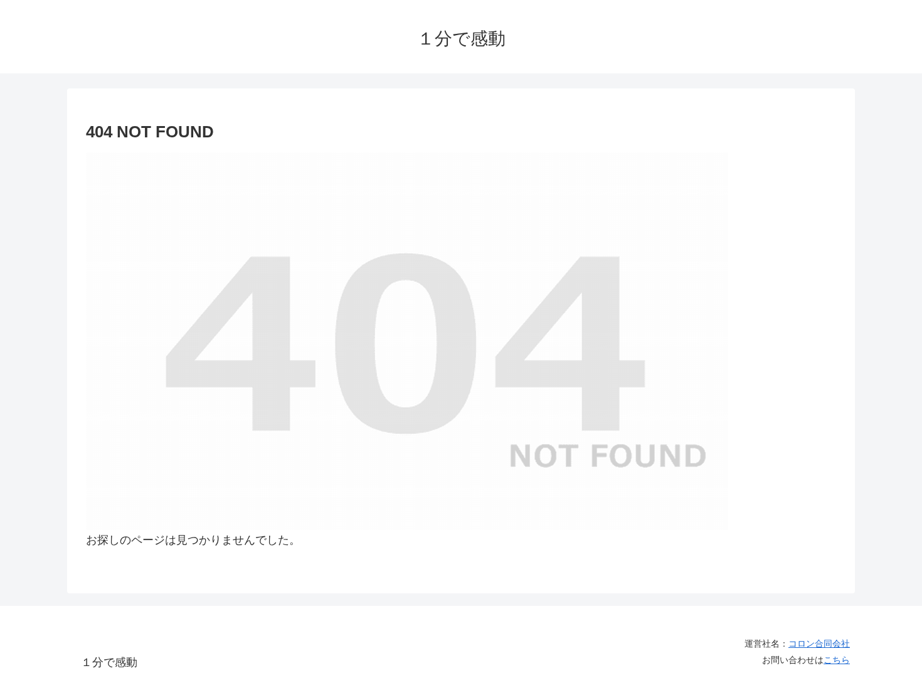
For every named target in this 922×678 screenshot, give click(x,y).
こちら (837, 660)
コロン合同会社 (819, 643)
